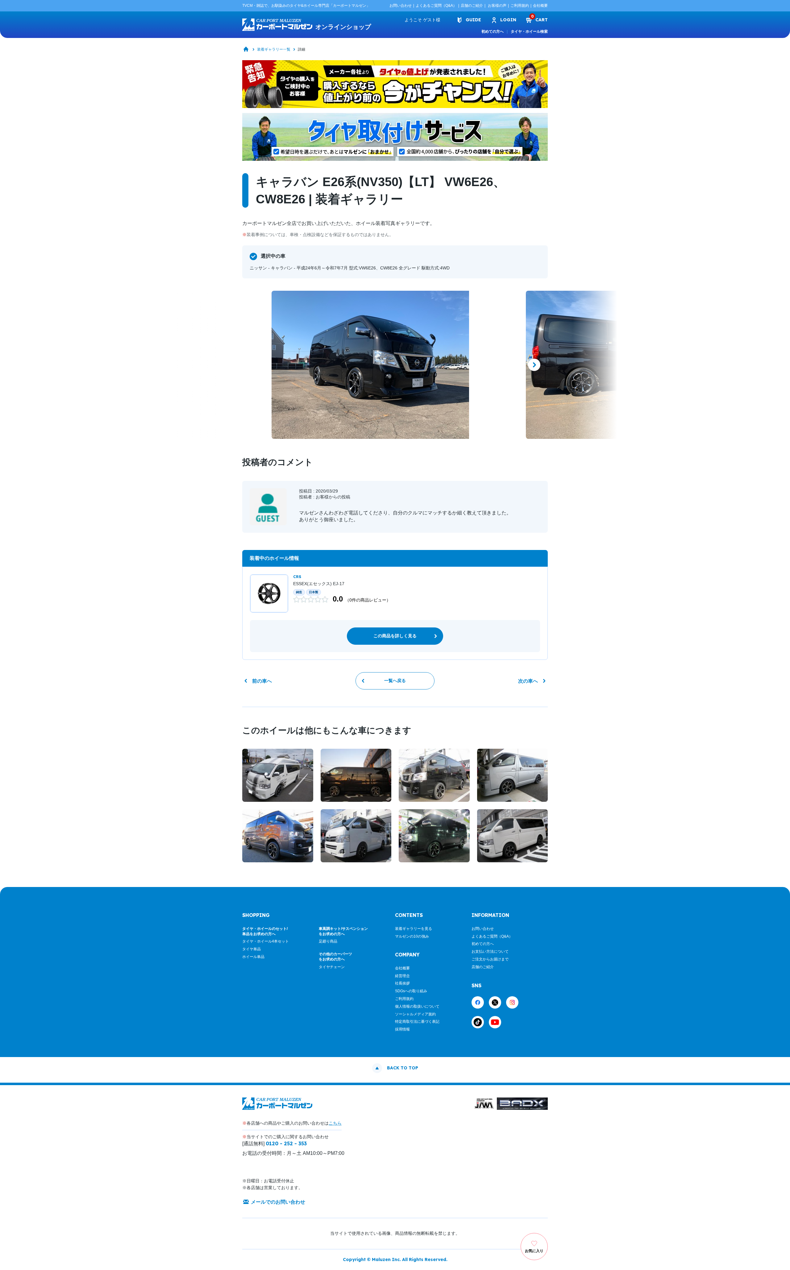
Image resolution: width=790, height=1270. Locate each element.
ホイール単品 (253, 957)
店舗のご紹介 (472, 5)
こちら (335, 1123)
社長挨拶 (402, 983)
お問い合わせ (400, 5)
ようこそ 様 (422, 19)
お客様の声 (497, 5)
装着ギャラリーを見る (413, 928)
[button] (256, 365)
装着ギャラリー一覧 (273, 49)
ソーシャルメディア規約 (415, 1014)
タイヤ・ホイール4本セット (265, 941)
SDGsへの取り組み (411, 991)
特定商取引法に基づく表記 (417, 1021)
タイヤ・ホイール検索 (529, 31)
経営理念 (402, 976)
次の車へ (528, 681)
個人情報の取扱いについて (417, 1006)
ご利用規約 (519, 5)
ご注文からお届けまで (490, 959)
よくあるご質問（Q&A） (436, 5)
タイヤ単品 (251, 949)
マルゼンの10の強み (412, 936)
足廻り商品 (328, 941)
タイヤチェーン (332, 967)
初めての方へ (492, 31)
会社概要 (540, 5)
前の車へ (262, 681)
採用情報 (402, 1029)
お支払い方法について (490, 951)
